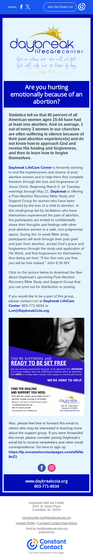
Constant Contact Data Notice (57, 523)
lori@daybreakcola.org (52, 528)
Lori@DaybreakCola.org (29, 311)
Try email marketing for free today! (46, 553)
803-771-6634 (46, 486)
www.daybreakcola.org (46, 481)
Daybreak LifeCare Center (30, 167)
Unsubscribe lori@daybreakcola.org (46, 518)
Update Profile (25, 523)
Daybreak (58, 191)
